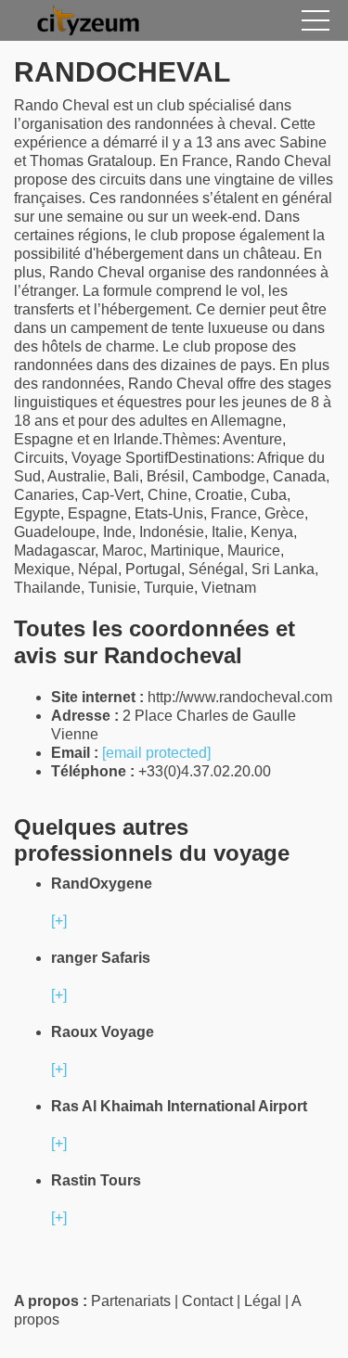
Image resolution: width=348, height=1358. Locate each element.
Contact (207, 1301)
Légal (262, 1301)
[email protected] (156, 753)
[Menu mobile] (315, 24)
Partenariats (131, 1301)
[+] (59, 921)
